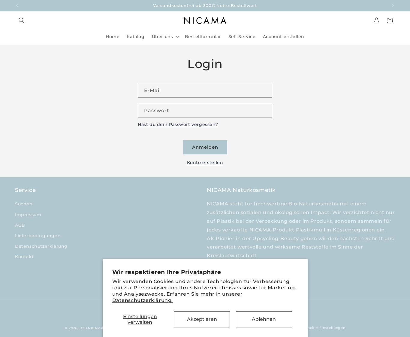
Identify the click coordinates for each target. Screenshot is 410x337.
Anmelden (205, 147)
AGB (20, 225)
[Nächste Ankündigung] (392, 5)
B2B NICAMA (91, 328)
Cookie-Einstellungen (325, 328)
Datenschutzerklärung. (142, 300)
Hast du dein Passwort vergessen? (178, 124)
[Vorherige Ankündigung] (17, 5)
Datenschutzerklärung (41, 246)
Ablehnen (264, 319)
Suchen (24, 204)
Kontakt (24, 256)
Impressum (28, 214)
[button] (21, 20)
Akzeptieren (202, 319)
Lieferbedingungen (38, 235)
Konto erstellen (205, 162)
